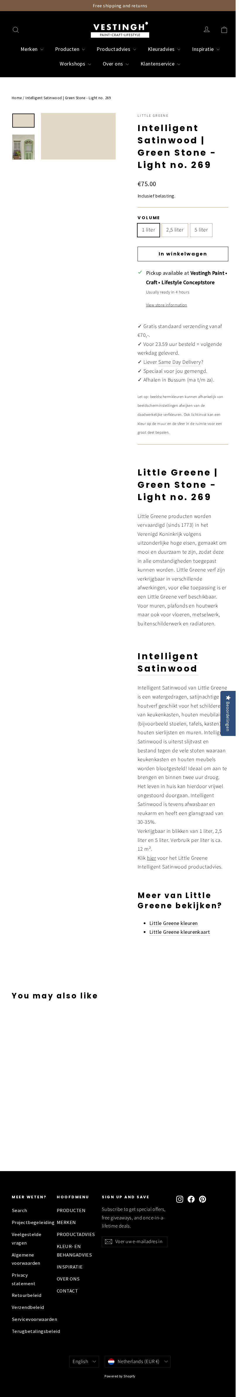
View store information (166, 305)
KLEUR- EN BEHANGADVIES (74, 1250)
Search (19, 1210)
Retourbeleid (26, 1295)
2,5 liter (175, 230)
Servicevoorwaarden (30, 1319)
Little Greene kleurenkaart (179, 932)
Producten (68, 49)
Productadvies (114, 49)
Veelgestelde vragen (26, 1238)
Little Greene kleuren (173, 923)
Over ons (113, 63)
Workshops (73, 63)
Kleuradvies (162, 49)
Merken (29, 49)
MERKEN (66, 1222)
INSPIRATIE (70, 1267)
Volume (149, 218)
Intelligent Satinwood (168, 662)
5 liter (201, 230)
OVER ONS (68, 1279)
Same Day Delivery (179, 362)
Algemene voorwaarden (26, 1259)
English (80, 1361)
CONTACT (67, 1291)
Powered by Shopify (119, 1376)
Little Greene (153, 115)
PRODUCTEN (71, 1210)
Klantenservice (158, 63)
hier (151, 858)
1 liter (148, 230)
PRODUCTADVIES (75, 1234)
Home (17, 97)
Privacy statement (23, 1279)
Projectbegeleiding (30, 1222)
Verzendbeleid (28, 1307)
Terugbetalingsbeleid (30, 1331)
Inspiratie (203, 49)
